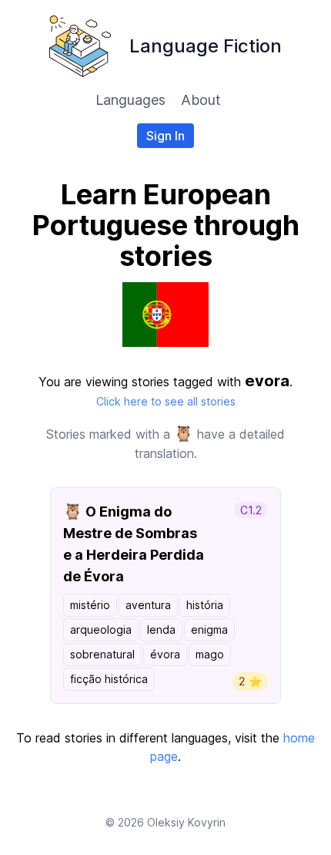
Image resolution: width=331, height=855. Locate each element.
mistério (90, 604)
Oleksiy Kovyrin (186, 822)
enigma (209, 629)
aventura (148, 604)
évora (165, 654)
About (201, 100)
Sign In (165, 135)
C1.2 (251, 510)
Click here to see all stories (166, 401)
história (204, 604)
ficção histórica (109, 678)
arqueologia (101, 629)
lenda (161, 629)
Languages (130, 100)
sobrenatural (102, 654)
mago (210, 654)
